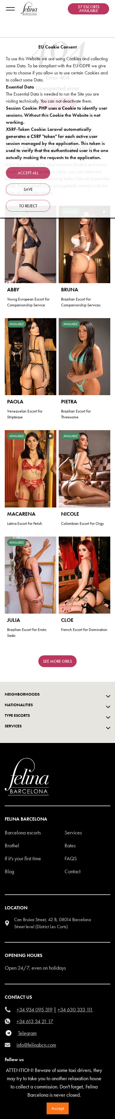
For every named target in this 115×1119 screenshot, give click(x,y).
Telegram (27, 1033)
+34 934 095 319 (34, 1009)
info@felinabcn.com (36, 1044)
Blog (9, 871)
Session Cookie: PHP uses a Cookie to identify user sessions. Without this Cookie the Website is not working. (56, 115)
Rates (70, 845)
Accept (57, 1108)
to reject (28, 205)
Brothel (12, 845)
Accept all (28, 173)
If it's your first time (23, 858)
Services (73, 832)
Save (28, 189)
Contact (72, 871)
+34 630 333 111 (75, 1009)
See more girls (57, 661)
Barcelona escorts (23, 832)
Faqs (71, 858)
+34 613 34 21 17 (35, 1021)
